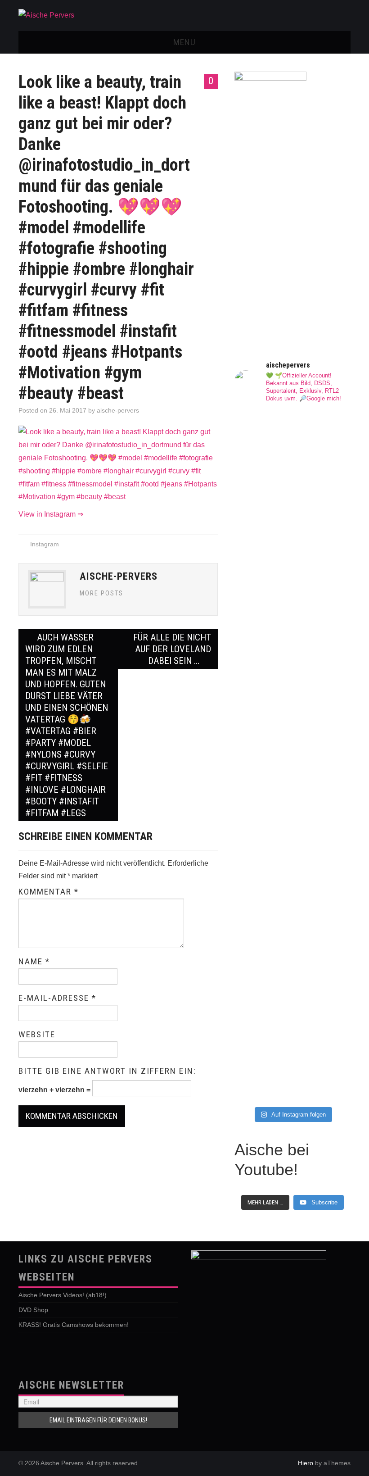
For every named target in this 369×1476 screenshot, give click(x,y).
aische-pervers (118, 410)
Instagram (44, 544)
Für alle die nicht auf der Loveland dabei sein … (172, 649)
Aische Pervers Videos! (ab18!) (62, 1295)
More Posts (101, 593)
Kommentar (48, 891)
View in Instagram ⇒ (50, 514)
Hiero (305, 1463)
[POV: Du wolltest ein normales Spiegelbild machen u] (323, 983)
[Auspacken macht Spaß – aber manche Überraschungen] (323, 791)
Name (34, 961)
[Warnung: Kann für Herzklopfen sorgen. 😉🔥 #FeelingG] (323, 454)
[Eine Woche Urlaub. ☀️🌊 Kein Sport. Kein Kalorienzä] (262, 541)
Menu (184, 42)
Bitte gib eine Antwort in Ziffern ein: (107, 1071)
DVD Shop (33, 1309)
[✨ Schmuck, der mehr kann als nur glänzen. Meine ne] (262, 1006)
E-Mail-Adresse (57, 998)
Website (36, 1034)
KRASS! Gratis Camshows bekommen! (73, 1324)
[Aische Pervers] (46, 15)
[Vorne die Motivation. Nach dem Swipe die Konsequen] (262, 739)
